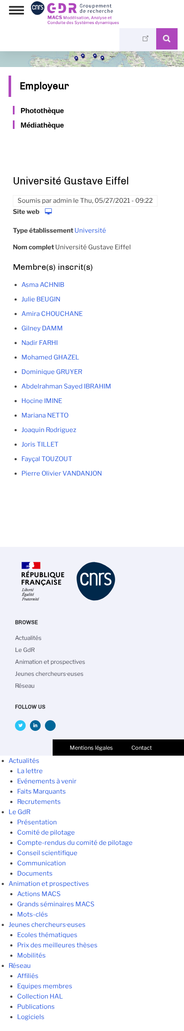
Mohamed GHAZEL (50, 357)
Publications (36, 1007)
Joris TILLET (40, 444)
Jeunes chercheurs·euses (49, 673)
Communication (41, 863)
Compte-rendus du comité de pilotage (75, 843)
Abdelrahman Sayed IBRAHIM (66, 386)
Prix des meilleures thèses (57, 945)
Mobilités (31, 955)
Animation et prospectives (50, 661)
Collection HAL (40, 996)
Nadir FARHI (39, 343)
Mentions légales (91, 748)
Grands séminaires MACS (56, 904)
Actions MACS (39, 894)
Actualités (28, 637)
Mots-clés (32, 914)
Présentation (37, 822)
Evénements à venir (47, 781)
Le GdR (25, 649)
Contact (141, 748)
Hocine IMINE (41, 401)
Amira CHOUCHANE (52, 314)
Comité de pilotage (46, 832)
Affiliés (28, 976)
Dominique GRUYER (51, 372)
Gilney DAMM (42, 328)
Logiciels (31, 1017)
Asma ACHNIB (42, 285)
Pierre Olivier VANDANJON (61, 473)
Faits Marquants (41, 791)
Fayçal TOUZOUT (46, 459)
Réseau (25, 685)
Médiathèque (42, 125)
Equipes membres (44, 986)
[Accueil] (75, 22)
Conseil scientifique (47, 853)
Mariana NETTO (44, 415)
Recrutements (39, 802)
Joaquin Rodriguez (48, 430)
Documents (35, 873)
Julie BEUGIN (40, 299)
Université (90, 230)
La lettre (30, 771)
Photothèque (42, 110)
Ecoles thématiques (47, 935)
